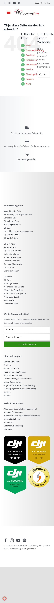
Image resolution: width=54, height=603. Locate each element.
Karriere (30, 79)
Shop (28, 45)
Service (29, 69)
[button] (4, 598)
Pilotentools (31, 64)
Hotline (47, 3)
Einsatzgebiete (33, 74)
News (28, 83)
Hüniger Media (29, 548)
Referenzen (31, 60)
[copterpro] (26, 10)
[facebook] (5, 3)
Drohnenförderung (35, 50)
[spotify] (19, 3)
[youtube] (14, 3)
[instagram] (10, 3)
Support (38, 3)
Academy (30, 55)
